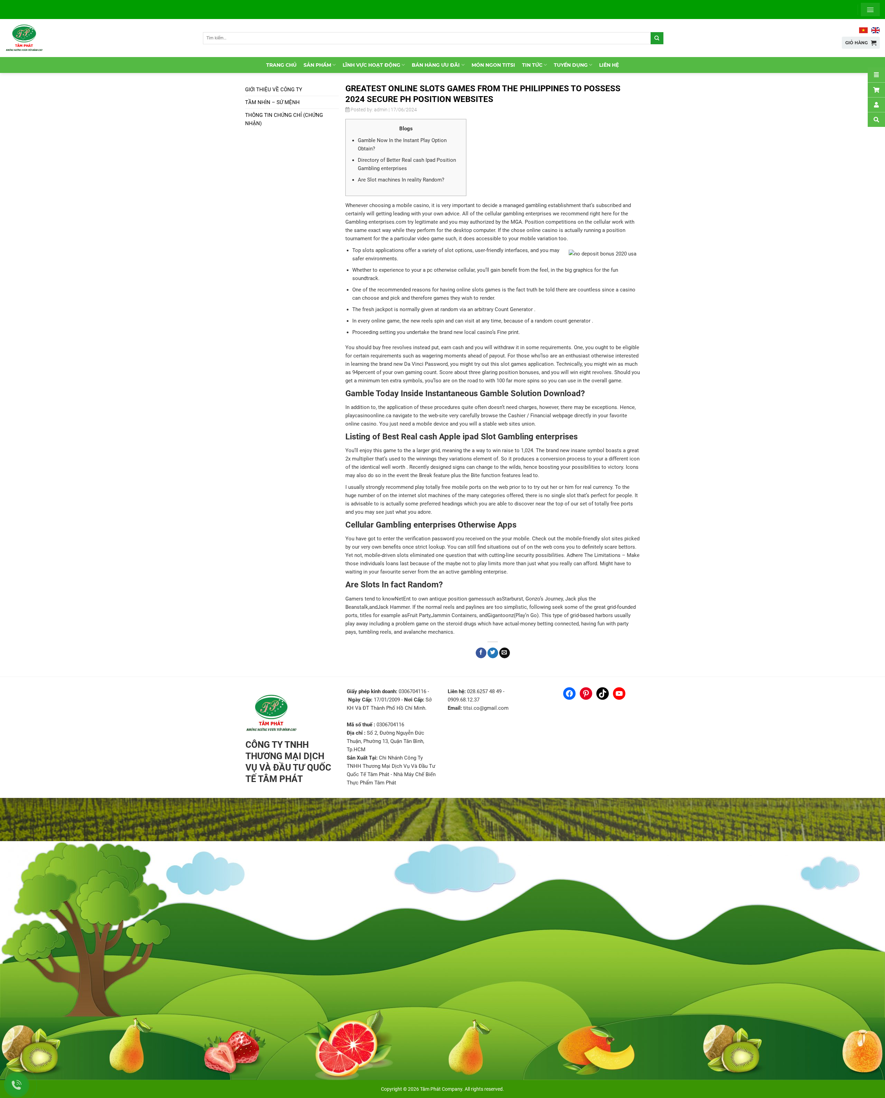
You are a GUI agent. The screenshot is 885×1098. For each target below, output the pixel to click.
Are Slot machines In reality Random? (401, 180)
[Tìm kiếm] (657, 38)
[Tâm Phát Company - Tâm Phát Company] (27, 38)
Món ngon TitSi (493, 65)
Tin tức (532, 65)
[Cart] (876, 89)
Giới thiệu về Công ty (273, 89)
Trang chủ (281, 65)
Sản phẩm (317, 65)
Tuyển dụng (571, 65)
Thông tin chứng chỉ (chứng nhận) (284, 119)
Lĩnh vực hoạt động (371, 65)
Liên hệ (609, 65)
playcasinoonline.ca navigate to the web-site (396, 415)
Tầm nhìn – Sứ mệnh (272, 102)
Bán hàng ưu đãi (436, 65)
